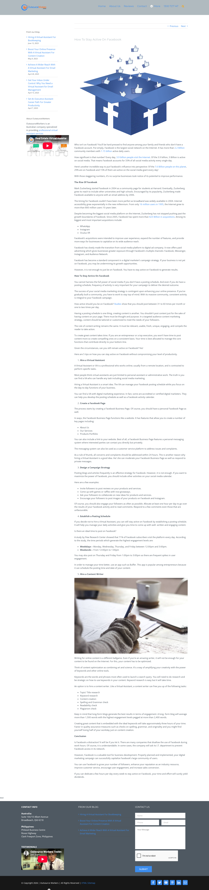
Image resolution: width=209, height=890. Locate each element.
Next (183, 26)
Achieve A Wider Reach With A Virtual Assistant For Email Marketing (41, 68)
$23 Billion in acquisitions (162, 216)
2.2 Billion (180, 147)
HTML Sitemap (88, 883)
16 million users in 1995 (152, 204)
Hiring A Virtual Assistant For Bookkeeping (100, 814)
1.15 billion (106, 151)
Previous (174, 26)
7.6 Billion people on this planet (170, 166)
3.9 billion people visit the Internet (133, 157)
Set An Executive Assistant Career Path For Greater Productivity (40, 102)
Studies (117, 303)
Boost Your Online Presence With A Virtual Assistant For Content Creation (41, 52)
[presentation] (156, 855)
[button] (183, 6)
